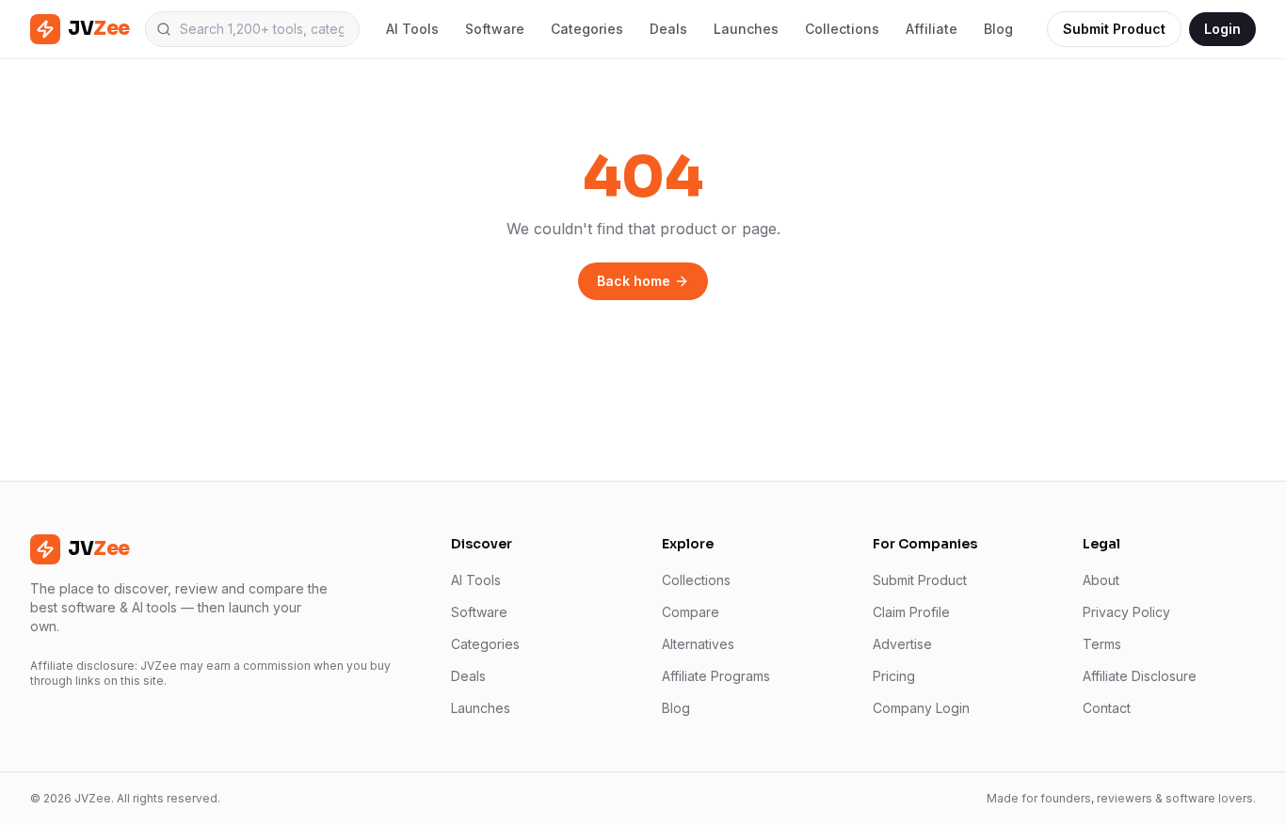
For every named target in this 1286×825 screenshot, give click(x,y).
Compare (690, 612)
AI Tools (412, 29)
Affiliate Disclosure (1140, 676)
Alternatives (698, 644)
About (1101, 580)
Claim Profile (911, 612)
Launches (746, 29)
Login (1222, 29)
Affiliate (931, 29)
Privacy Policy (1126, 612)
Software (494, 29)
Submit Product (1114, 29)
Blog (998, 29)
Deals (668, 29)
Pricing (894, 676)
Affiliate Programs (716, 676)
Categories (587, 29)
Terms (1102, 644)
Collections (842, 29)
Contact (1107, 708)
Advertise (902, 644)
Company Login (921, 708)
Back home (633, 281)
